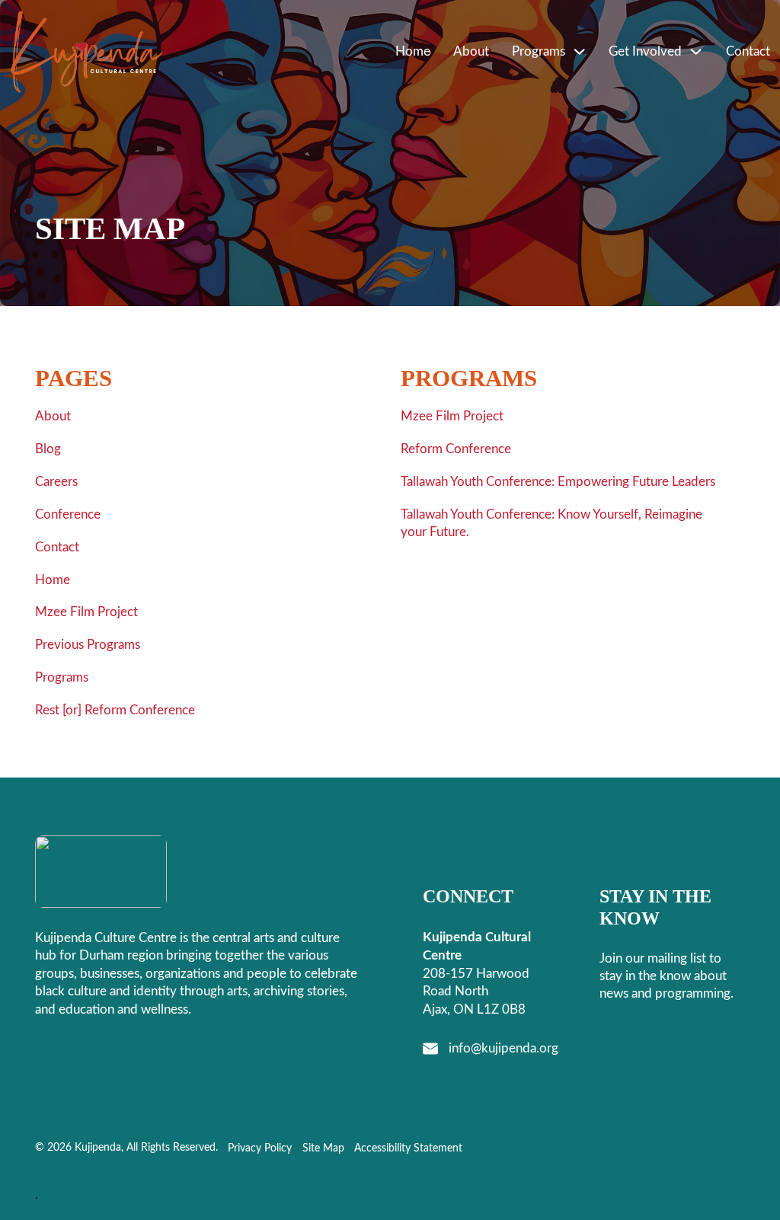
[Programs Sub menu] (579, 51)
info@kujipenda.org (503, 1048)
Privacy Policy (260, 1148)
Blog (48, 448)
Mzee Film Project (86, 611)
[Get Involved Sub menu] (695, 51)
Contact (748, 51)
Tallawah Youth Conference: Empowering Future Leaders (558, 481)
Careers (56, 481)
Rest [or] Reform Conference (115, 710)
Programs (538, 51)
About (471, 51)
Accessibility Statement (408, 1148)
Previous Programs (87, 644)
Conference (68, 514)
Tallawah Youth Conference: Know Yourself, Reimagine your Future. (551, 523)
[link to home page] (87, 52)
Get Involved (645, 51)
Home (412, 51)
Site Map (323, 1148)
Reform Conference (456, 448)
